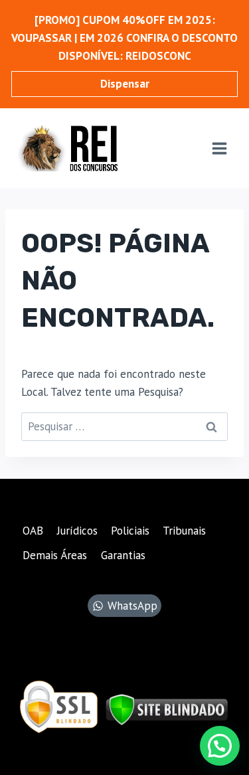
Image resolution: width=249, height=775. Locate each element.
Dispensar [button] (124, 83)
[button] (220, 746)
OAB (33, 530)
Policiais (130, 530)
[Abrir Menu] (219, 148)
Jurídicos (77, 530)
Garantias (123, 555)
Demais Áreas (55, 555)
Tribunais (184, 530)
